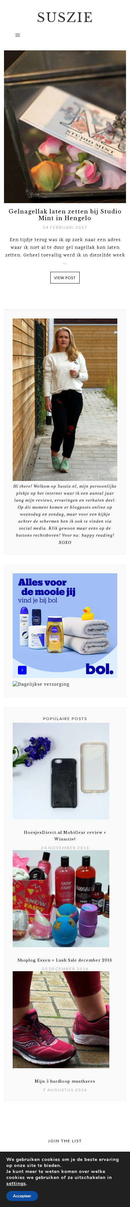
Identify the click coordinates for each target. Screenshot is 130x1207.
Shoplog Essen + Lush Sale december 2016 (65, 960)
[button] (65, 38)
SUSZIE (65, 17)
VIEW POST (65, 277)
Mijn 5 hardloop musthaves (65, 1081)
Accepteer (22, 1196)
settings (16, 1184)
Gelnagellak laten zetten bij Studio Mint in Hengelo (65, 214)
